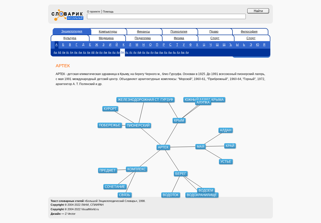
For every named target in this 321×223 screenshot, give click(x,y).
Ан (109, 52)
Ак (97, 52)
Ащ (161, 52)
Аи (88, 52)
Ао (114, 52)
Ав (63, 52)
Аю (183, 52)
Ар (122, 52)
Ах (143, 52)
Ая (187, 52)
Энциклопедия (71, 31)
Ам (105, 52)
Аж (80, 52)
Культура (69, 38)
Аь (174, 52)
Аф (139, 52)
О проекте (93, 11)
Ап (118, 52)
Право (213, 31)
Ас (126, 52)
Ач (151, 52)
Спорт (214, 38)
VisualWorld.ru (90, 209)
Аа (55, 52)
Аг (67, 52)
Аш (156, 52)
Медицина (106, 38)
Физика (179, 38)
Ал (101, 52)
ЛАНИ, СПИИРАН (92, 204)
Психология (179, 31)
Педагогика (143, 38)
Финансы (143, 31)
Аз (84, 52)
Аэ (178, 52)
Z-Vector (70, 213)
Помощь (108, 11)
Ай (93, 52)
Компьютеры (108, 31)
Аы (170, 52)
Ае (75, 52)
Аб (59, 52)
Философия (249, 31)
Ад (71, 52)
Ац (147, 52)
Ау (134, 52)
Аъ (165, 52)
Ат (130, 52)
